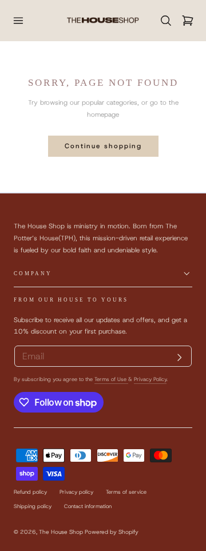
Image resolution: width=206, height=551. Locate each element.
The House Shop (61, 532)
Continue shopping (103, 145)
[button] (18, 20)
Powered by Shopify (111, 532)
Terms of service (126, 492)
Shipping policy (33, 506)
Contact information (88, 506)
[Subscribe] (179, 357)
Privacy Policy (150, 379)
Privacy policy (76, 492)
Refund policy (30, 492)
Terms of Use (111, 379)
